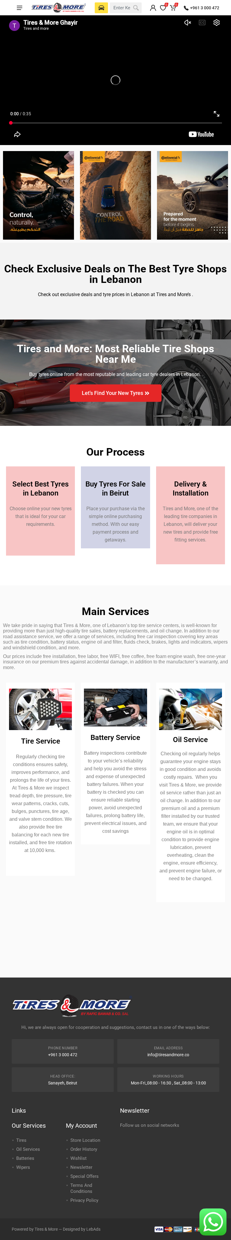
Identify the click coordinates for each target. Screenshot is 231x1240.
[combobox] (126, 7)
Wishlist (78, 1158)
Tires (21, 1140)
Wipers (23, 1167)
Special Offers (84, 1176)
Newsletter (81, 1167)
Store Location (85, 1140)
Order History (83, 1149)
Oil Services (28, 1149)
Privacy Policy (84, 1200)
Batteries (25, 1158)
